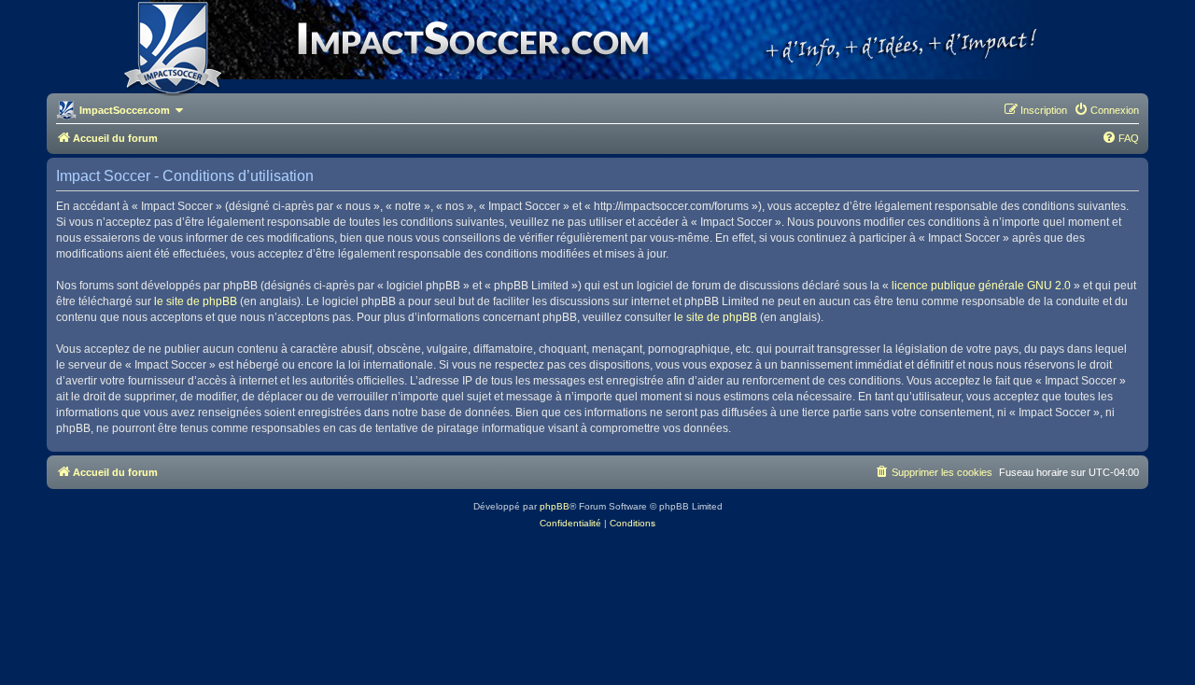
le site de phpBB (195, 301)
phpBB (554, 506)
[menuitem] (1106, 110)
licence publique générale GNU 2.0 (981, 285)
